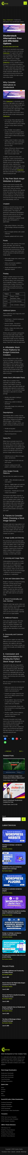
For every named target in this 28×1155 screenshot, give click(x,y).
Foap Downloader (5, 1079)
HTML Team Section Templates (8, 1117)
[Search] (24, 819)
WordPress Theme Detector (8, 1130)
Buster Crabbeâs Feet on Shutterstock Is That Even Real (13, 1008)
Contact (3, 1095)
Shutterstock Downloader (7, 1073)
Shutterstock (10, 19)
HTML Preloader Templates (8, 1121)
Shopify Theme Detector (7, 1132)
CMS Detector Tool (5, 1127)
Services (3, 1089)
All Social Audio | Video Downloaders (10, 1110)
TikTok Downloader (5, 1108)
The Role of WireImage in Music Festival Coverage (11, 1020)
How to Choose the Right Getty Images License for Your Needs (13, 983)
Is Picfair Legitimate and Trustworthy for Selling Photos (13, 971)
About (2, 1087)
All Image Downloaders (7, 1081)
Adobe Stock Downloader (7, 1077)
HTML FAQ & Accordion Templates (9, 1119)
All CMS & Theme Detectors (8, 1136)
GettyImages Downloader (7, 1075)
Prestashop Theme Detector (8, 1134)
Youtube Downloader (6, 1104)
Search (4, 816)
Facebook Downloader (6, 1102)
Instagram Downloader (6, 1106)
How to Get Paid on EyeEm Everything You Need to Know (13, 995)
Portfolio (3, 1091)
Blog (4, 19)
